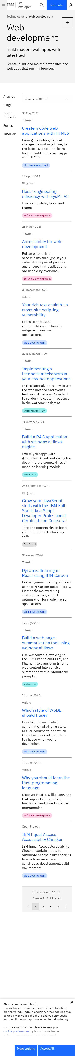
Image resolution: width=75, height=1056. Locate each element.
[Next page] (65, 906)
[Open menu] (3, 5)
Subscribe (56, 5)
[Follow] (67, 22)
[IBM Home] (10, 5)
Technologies (16, 16)
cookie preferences (16, 1031)
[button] (42, 5)
